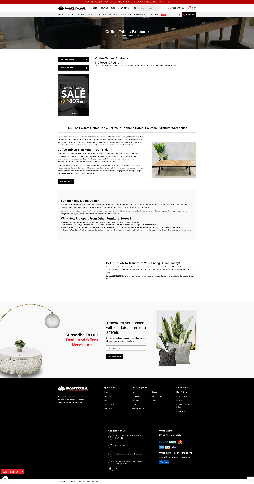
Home (94, 8)
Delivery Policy (181, 396)
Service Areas (109, 404)
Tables (90, 14)
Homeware (138, 14)
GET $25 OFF (12, 471)
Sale (163, 14)
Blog (113, 8)
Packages (152, 14)
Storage (113, 14)
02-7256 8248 (118, 276)
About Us (104, 8)
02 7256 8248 (190, 14)
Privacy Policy (181, 400)
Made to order (181, 392)
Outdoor (125, 14)
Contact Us (123, 8)
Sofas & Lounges (75, 14)
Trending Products (138, 409)
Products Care (181, 411)
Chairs (101, 14)
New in (60, 14)
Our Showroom (177, 8)
